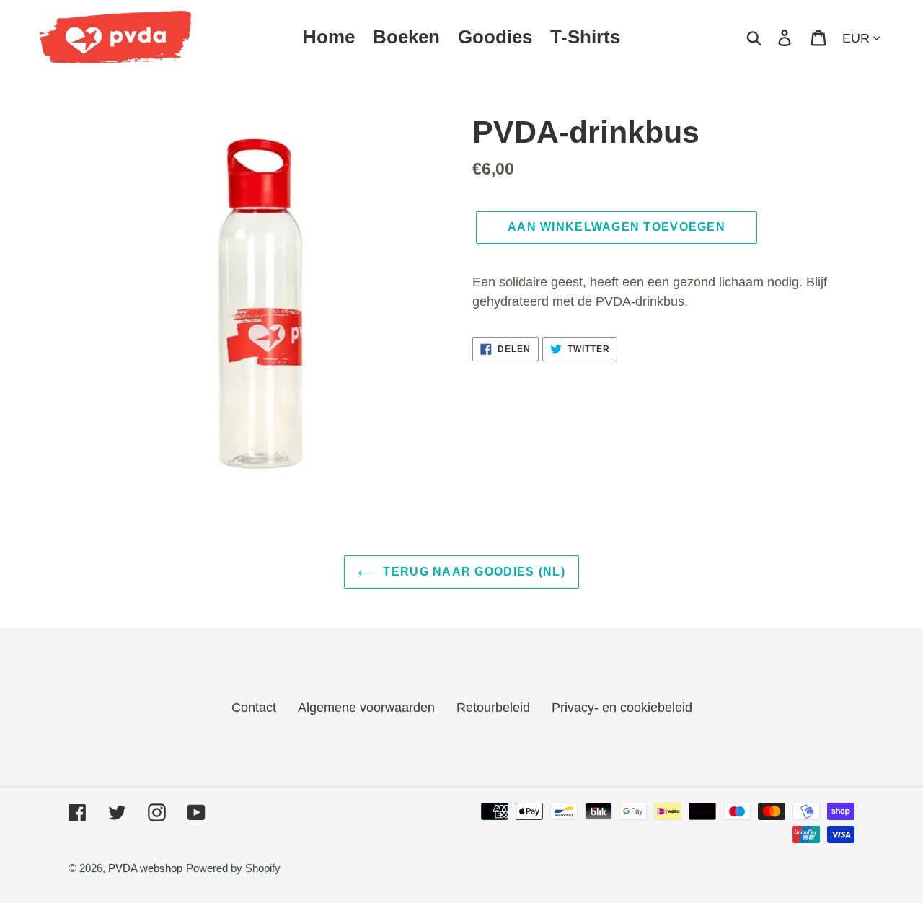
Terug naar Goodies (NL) (472, 571)
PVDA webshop (145, 868)
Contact (253, 707)
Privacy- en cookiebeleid (622, 707)
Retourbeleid (493, 707)
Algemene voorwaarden (366, 707)
